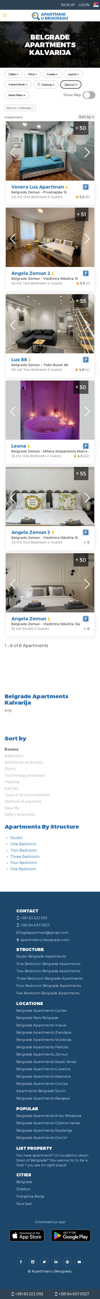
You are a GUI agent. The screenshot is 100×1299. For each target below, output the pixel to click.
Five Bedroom (23, 869)
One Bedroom (23, 844)
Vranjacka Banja (30, 1196)
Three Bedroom (25, 856)
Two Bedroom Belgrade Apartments (48, 971)
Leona (18, 446)
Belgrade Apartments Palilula (42, 1047)
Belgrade (24, 1182)
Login (84, 5)
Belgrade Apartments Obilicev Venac (48, 1123)
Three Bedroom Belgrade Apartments (49, 978)
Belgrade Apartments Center (41, 1010)
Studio (16, 837)
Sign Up (68, 5)
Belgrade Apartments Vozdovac (44, 1039)
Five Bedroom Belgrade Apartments (47, 993)
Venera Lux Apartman (37, 186)
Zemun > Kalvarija (18, 107)
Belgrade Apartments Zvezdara (43, 1032)
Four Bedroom (23, 862)
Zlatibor (23, 1189)
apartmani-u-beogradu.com (44, 940)
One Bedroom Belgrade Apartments (48, 964)
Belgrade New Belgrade (37, 1018)
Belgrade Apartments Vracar (41, 1025)
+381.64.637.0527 (73, 1294)
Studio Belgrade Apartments (41, 956)
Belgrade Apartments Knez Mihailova (48, 1115)
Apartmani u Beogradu (52, 1271)
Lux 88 (19, 359)
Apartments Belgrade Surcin (41, 1091)
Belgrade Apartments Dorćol (41, 1137)
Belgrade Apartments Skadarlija (44, 1130)
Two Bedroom (23, 850)
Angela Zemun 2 (30, 273)
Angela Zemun (28, 618)
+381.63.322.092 (28, 1294)
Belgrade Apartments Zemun (42, 1054)
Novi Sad (23, 1203)
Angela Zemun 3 (30, 532)
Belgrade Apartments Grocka (42, 1083)
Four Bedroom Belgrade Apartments (48, 985)
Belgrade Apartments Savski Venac (46, 1061)
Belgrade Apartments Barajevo (43, 1098)
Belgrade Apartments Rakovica (43, 1076)
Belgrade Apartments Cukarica (43, 1069)
